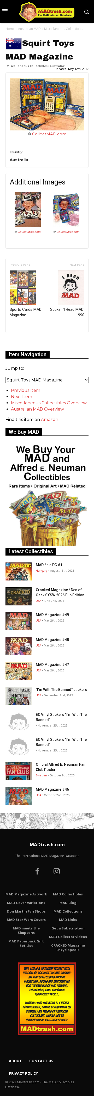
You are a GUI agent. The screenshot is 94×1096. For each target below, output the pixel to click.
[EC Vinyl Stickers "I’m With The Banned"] (18, 721)
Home (10, 29)
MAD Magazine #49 (52, 615)
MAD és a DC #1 (49, 565)
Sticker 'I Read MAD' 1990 (67, 312)
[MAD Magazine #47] (18, 671)
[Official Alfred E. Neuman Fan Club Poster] (18, 771)
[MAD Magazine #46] (18, 796)
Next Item (21, 396)
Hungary (42, 570)
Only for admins (23, 341)
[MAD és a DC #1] (18, 571)
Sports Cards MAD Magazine (26, 312)
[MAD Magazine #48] (18, 646)
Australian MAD (29, 29)
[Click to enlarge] (28, 225)
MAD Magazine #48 (52, 640)
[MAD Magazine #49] (18, 621)
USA (38, 601)
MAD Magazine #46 (52, 789)
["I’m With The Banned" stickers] (18, 696)
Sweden (41, 775)
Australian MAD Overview (37, 409)
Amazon (49, 419)
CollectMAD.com (49, 133)
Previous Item (25, 390)
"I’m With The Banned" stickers (61, 690)
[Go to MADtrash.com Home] (47, 12)
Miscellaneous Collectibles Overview (49, 402)
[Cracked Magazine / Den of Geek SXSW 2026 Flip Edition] (18, 596)
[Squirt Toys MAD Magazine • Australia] (47, 104)
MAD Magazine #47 (52, 665)
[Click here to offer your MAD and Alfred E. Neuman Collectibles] (47, 544)
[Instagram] (57, 872)
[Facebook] (37, 872)
